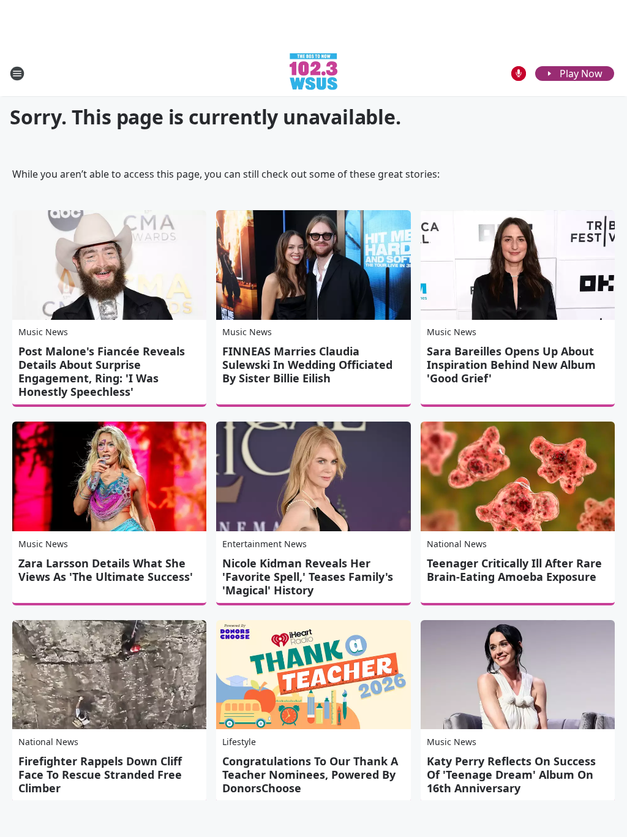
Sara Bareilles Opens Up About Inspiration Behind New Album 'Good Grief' (511, 364)
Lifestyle (239, 742)
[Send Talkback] (518, 73)
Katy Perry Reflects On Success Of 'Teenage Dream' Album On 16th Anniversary (511, 774)
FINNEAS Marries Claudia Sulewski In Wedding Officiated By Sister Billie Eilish (307, 364)
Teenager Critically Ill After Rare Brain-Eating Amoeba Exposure (514, 569)
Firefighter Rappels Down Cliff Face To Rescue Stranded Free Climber (100, 774)
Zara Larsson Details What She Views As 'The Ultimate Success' (105, 569)
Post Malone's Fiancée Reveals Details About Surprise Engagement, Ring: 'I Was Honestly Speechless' (101, 371)
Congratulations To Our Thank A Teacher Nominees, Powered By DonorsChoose (310, 774)
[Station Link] (313, 73)
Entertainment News (264, 544)
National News (457, 544)
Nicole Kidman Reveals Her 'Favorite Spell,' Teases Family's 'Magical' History (307, 576)
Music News (43, 332)
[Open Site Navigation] (17, 73)
